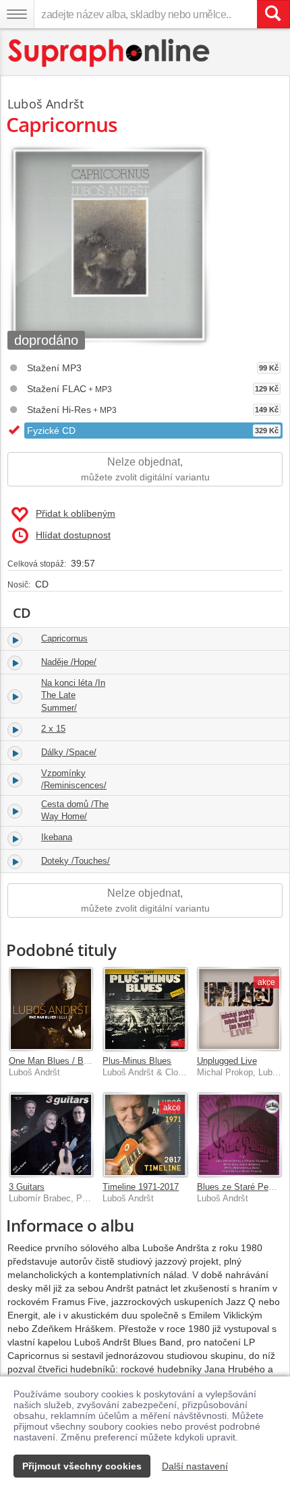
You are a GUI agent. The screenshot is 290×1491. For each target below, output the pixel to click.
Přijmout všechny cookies (82, 1466)
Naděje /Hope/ (68, 662)
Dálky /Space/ (68, 752)
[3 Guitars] (50, 1134)
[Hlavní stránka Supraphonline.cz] (109, 53)
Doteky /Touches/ (75, 861)
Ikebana (56, 837)
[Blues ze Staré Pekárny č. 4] (239, 1134)
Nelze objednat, (145, 469)
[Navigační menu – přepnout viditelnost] (17, 14)
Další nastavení (195, 1466)
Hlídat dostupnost (73, 535)
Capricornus (64, 638)
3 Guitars (27, 1187)
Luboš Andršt (45, 104)
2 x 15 (53, 729)
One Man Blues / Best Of (58, 1061)
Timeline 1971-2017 (141, 1187)
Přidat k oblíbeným (75, 513)
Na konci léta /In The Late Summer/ (73, 695)
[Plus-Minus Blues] (144, 1008)
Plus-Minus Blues (137, 1061)
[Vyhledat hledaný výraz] (273, 14)
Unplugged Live (227, 1061)
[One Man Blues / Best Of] (50, 1008)
